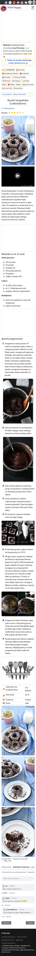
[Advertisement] (18, 26)
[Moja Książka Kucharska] (34, 3)
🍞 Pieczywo (6, 81)
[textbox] (18, 879)
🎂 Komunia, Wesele (19, 77)
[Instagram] (22, 2)
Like (3, 893)
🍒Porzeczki (20, 70)
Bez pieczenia (18, 88)
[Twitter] (10, 2)
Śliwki (4, 84)
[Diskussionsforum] (30, 3)
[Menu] (32, 8)
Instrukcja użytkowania (9, 943)
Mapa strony (19, 940)
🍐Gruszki (25, 81)
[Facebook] (6, 2)
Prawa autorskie (22, 937)
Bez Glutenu (16, 81)
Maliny (18, 84)
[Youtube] (18, 2)
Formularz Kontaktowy (8, 937)
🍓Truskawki (24, 73)
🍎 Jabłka (11, 84)
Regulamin (17, 867)
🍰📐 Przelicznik (8, 70)
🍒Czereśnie (6, 77)
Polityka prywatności (8, 940)
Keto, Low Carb (7, 88)
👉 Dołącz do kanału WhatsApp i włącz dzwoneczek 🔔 (18, 61)
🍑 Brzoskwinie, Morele (10, 73)
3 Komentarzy (9, 108)
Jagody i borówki (27, 84)
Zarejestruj (25, 867)
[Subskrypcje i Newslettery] (26, 4)
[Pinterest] (14, 2)
